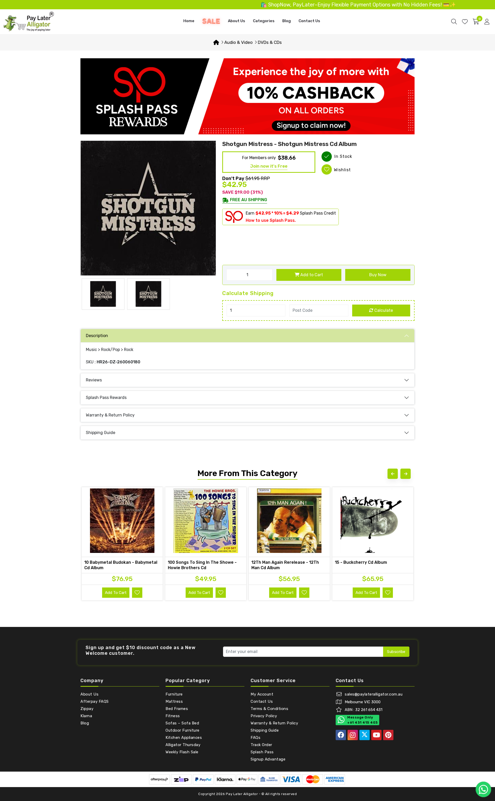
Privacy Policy (264, 716)
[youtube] (376, 735)
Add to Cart (311, 274)
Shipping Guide (100, 432)
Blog (286, 21)
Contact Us (309, 21)
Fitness (173, 716)
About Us (236, 21)
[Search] (454, 21)
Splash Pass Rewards (106, 397)
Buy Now (377, 274)
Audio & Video (238, 42)
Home (188, 21)
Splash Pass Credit (318, 213)
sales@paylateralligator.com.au (373, 694)
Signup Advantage (268, 759)
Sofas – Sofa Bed (182, 723)
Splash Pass (262, 752)
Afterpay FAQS (94, 701)
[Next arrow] (405, 474)
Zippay (86, 708)
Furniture (174, 694)
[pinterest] (388, 735)
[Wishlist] (465, 21)
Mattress (174, 701)
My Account (262, 694)
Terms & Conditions (269, 708)
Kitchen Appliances (184, 737)
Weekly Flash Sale (182, 752)
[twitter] (364, 735)
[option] (148, 208)
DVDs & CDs (270, 42)
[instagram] (353, 735)
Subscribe (396, 651)
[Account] (486, 21)
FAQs (255, 737)
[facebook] (341, 735)
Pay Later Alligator (242, 794)
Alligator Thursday (183, 744)
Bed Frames (177, 708)
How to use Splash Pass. (271, 220)
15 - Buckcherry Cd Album (361, 562)
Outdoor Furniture (183, 730)
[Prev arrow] (392, 474)
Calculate (383, 310)
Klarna (86, 716)
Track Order (261, 744)
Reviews (94, 380)
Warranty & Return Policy (110, 415)
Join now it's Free (268, 166)
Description (97, 335)
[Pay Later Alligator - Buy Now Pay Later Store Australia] (29, 21)
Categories (264, 21)
